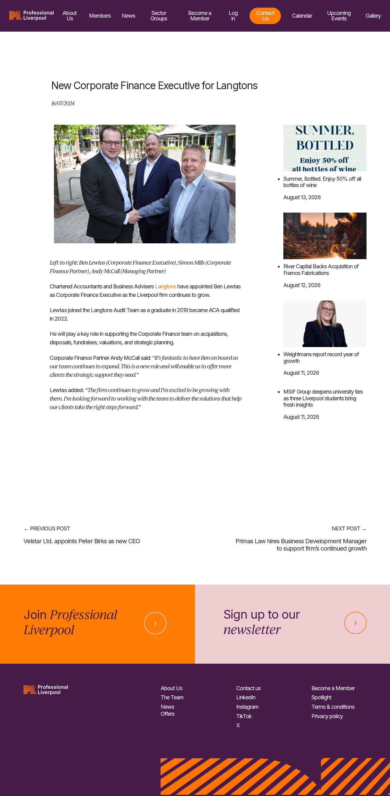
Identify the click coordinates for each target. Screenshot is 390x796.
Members (100, 15)
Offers (167, 714)
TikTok (244, 716)
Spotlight (321, 697)
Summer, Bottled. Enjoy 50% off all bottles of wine (322, 182)
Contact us (248, 688)
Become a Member (199, 16)
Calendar (302, 15)
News (128, 15)
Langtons (166, 286)
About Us (69, 16)
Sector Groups (159, 16)
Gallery (373, 15)
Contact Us (265, 16)
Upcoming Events (339, 16)
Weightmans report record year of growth (321, 357)
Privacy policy (327, 716)
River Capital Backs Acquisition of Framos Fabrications (321, 269)
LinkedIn (245, 697)
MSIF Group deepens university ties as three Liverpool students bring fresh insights (323, 398)
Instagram (247, 707)
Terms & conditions (332, 707)
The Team (172, 697)
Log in (233, 16)
